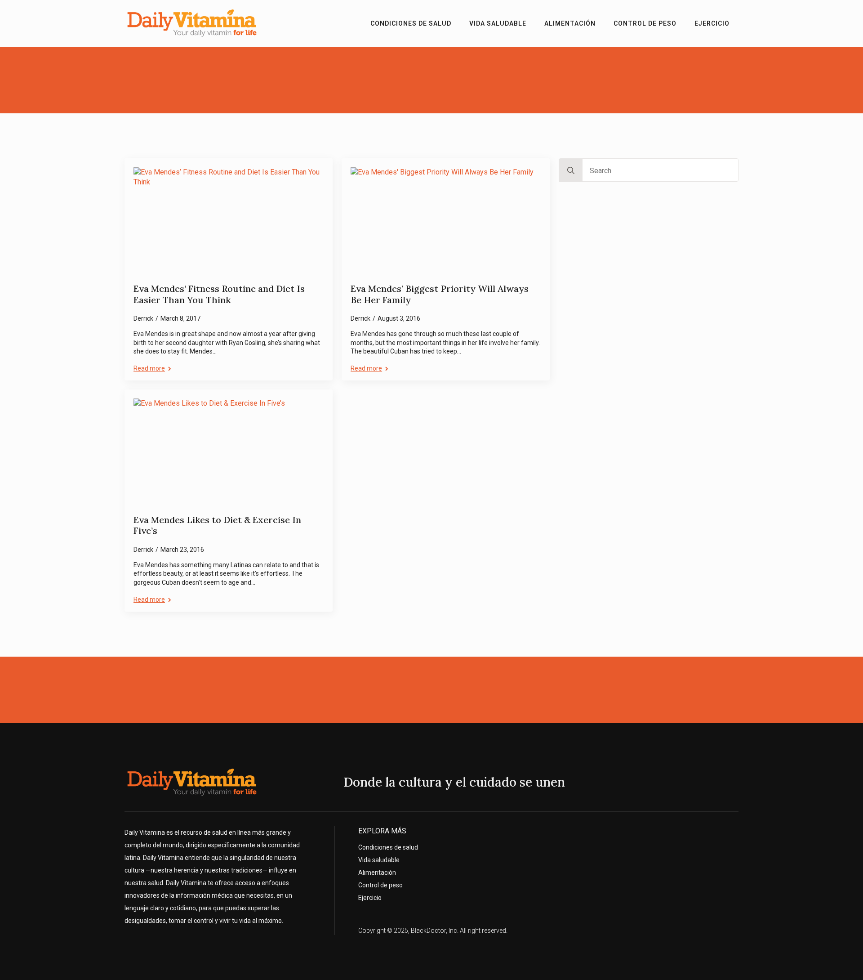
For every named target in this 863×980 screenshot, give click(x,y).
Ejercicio (712, 23)
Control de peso (645, 23)
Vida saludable (497, 23)
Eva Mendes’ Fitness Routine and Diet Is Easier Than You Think (219, 294)
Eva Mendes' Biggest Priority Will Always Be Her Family (440, 294)
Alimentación (570, 23)
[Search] (571, 170)
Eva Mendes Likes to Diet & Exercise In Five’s (217, 526)
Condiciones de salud (410, 23)
